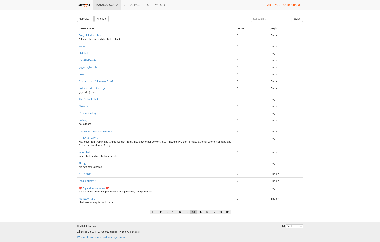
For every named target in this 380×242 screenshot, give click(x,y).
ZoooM (83, 46)
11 (173, 212)
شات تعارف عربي (88, 67)
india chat (84, 152)
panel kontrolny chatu (283, 4)
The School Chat (88, 99)
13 (186, 212)
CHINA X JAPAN (88, 138)
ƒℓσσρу (83, 163)
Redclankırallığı (88, 113)
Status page (132, 4)
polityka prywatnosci (114, 237)
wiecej (160, 4)
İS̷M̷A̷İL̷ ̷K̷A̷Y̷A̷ (87, 60)
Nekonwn (84, 106)
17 (213, 212)
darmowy (84, 18)
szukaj (297, 18)
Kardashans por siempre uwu (95, 131)
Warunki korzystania (89, 237)
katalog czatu (107, 4)
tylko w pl (101, 18)
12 (180, 212)
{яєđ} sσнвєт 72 (88, 180)
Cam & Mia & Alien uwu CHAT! (96, 81)
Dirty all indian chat (90, 35)
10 (166, 212)
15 (200, 212)
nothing (83, 120)
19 (227, 212)
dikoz (82, 74)
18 (220, 212)
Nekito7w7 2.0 (87, 198)
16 (207, 212)
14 (193, 212)
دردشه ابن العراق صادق (92, 88)
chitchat (83, 53)
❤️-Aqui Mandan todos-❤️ (94, 188)
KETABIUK (85, 173)
